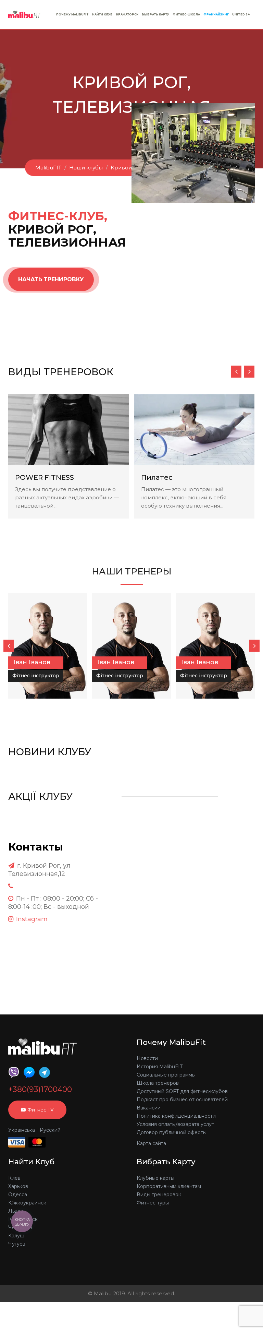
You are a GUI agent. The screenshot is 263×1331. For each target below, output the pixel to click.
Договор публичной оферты (171, 1132)
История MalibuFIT (160, 1066)
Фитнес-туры (153, 1203)
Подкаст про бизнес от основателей (182, 1099)
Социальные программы (166, 1075)
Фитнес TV (40, 1110)
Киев (14, 1178)
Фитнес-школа (186, 14)
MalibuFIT (48, 167)
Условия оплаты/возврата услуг (175, 1124)
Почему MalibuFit (72, 14)
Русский (50, 1130)
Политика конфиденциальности (176, 1116)
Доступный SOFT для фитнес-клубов (182, 1091)
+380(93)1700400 (40, 1089)
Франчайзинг (216, 14)
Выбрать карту (155, 14)
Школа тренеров (158, 1083)
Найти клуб (102, 14)
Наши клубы (86, 167)
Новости (147, 1058)
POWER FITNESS (44, 477)
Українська (21, 1130)
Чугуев (16, 1244)
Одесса (17, 1194)
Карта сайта (151, 1143)
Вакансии (149, 1108)
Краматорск (127, 14)
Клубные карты (155, 1178)
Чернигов (20, 1227)
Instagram (32, 919)
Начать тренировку (51, 279)
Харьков (18, 1186)
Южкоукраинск (27, 1203)
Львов (15, 1211)
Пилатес (157, 477)
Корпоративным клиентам (169, 1186)
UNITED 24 (241, 14)
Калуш (16, 1236)
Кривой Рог (127, 167)
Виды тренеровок (159, 1194)
